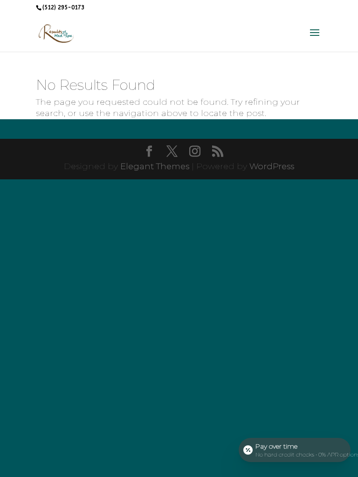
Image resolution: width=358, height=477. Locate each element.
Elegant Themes (154, 166)
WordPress (271, 166)
